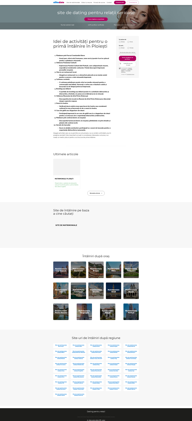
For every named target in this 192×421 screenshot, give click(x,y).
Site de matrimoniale (73, 2)
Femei (131, 41)
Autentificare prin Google (128, 64)
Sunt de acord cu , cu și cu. (126, 70)
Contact (109, 2)
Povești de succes (99, 2)
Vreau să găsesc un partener (96, 19)
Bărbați (123, 41)
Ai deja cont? (127, 74)
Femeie (131, 48)
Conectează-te (133, 2)
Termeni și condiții (98, 416)
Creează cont (120, 2)
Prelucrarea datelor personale (109, 416)
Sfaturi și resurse (86, 2)
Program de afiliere (90, 416)
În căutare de (122, 39)
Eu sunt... (121, 45)
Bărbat (122, 48)
